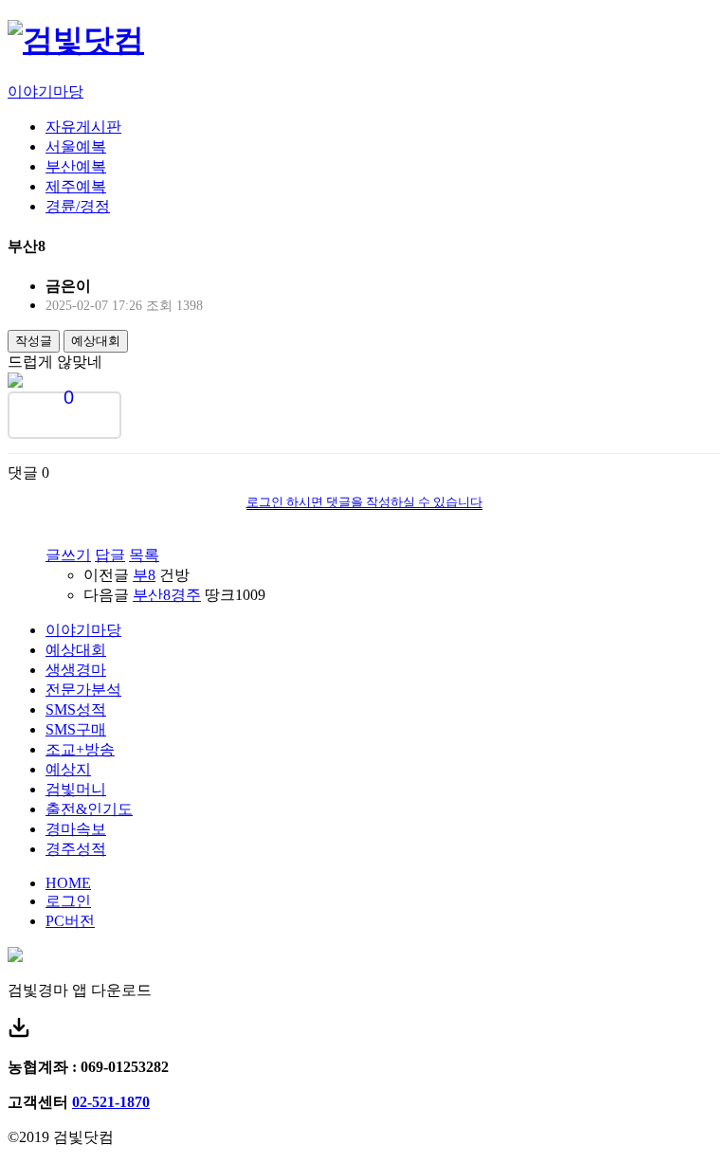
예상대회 (95, 341)
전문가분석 (83, 689)
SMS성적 (76, 709)
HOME (68, 883)
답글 (110, 555)
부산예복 (76, 166)
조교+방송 (80, 749)
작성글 (33, 341)
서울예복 (76, 146)
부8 (144, 575)
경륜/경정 (78, 206)
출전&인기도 (89, 809)
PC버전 (70, 921)
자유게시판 (83, 126)
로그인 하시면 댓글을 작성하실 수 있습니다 (364, 502)
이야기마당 (45, 91)
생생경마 (76, 670)
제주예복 (76, 186)
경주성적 (76, 849)
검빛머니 (76, 789)
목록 (144, 555)
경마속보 (76, 829)
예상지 (68, 769)
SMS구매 (76, 729)
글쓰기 (68, 555)
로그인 (68, 901)
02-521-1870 (111, 1102)
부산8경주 (167, 595)
